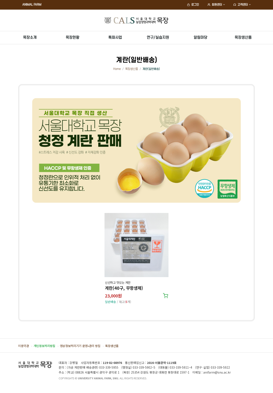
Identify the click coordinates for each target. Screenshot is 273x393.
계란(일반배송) (151, 69)
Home (117, 69)
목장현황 (72, 37)
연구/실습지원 (158, 37)
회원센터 (216, 4)
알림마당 (200, 37)
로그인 (194, 4)
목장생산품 (243, 37)
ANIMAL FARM (31, 4)
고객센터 (242, 4)
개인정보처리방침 (44, 346)
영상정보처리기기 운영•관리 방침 (80, 346)
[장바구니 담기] (165, 296)
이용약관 (23, 346)
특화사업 (115, 37)
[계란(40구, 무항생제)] (136, 245)
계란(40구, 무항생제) (124, 288)
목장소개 (30, 37)
